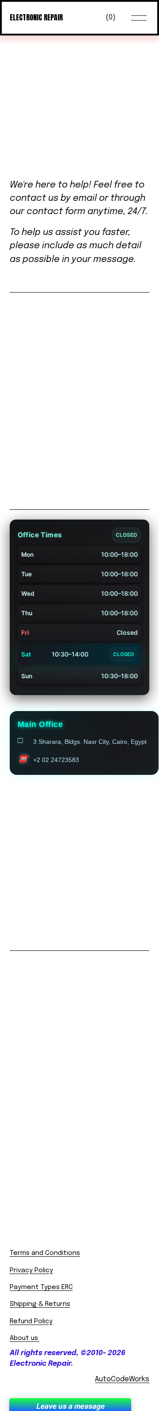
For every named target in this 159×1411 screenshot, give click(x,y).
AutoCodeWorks (122, 1379)
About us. (24, 1338)
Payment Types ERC (41, 1287)
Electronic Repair (36, 17)
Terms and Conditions (45, 1253)
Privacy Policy (31, 1270)
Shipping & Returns (40, 1304)
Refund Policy (31, 1321)
